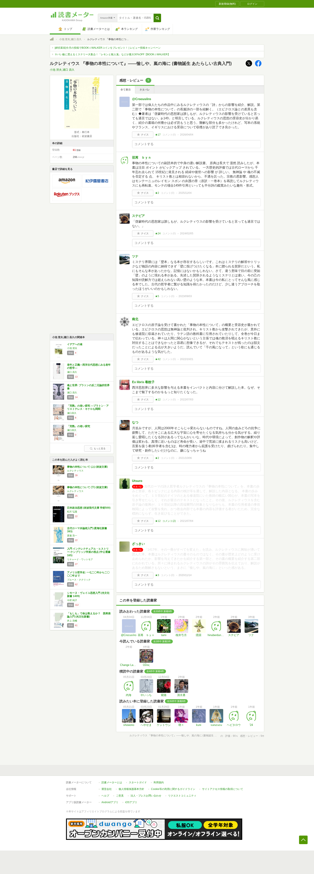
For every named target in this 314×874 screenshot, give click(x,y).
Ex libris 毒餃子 (143, 382)
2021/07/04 (186, 521)
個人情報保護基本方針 (131, 789)
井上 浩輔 (72, 620)
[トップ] (52, 39)
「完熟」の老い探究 (78, 426)
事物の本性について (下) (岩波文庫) (87, 487)
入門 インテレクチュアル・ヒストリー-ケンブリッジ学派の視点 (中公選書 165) (88, 552)
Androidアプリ (109, 802)
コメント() (169, 134)
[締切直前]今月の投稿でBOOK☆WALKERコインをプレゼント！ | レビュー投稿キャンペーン (108, 47)
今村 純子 (72, 600)
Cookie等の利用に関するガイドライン (173, 789)
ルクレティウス (75, 470)
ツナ (135, 256)
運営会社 (106, 789)
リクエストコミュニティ (182, 795)
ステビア (138, 215)
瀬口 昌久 (72, 372)
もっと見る (100, 448)
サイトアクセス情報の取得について (222, 789)
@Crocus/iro (141, 99)
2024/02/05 (186, 233)
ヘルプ (105, 795)
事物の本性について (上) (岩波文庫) (87, 466)
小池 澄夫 (72, 348)
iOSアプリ (131, 802)
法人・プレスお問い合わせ (146, 795)
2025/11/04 (185, 193)
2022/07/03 (186, 399)
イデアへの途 (74, 344)
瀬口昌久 (71, 413)
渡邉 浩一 (72, 535)
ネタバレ (144, 89)
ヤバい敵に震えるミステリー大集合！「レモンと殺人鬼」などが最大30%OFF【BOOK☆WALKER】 (112, 54)
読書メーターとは (111, 782)
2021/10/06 (185, 458)
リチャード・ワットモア (80, 559)
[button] (157, 18)
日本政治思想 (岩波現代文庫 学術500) (88, 507)
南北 (135, 319)
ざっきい (138, 544)
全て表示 (125, 89)
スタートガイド (138, 782)
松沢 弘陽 (72, 511)
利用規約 (159, 782)
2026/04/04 (186, 134)
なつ (135, 422)
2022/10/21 (186, 359)
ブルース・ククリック (79, 579)
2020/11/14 (185, 575)
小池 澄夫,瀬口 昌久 (70, 39)
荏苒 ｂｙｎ (141, 157)
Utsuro (137, 481)
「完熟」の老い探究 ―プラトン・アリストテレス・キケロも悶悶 (88, 407)
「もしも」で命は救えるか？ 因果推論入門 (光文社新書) (89, 615)
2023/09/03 (185, 296)
